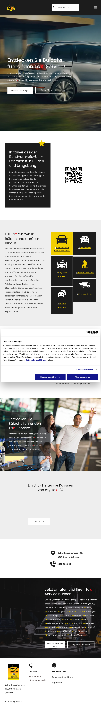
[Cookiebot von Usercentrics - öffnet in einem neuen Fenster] (87, 332)
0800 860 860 (64, 564)
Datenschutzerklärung (36, 360)
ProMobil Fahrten (85, 272)
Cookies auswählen (84, 370)
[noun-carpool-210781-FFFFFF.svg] (84, 244)
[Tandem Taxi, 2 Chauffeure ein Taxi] (62, 298)
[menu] (95, 7)
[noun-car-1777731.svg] (61, 244)
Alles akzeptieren (82, 377)
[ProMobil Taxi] (84, 269)
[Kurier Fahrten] (84, 290)
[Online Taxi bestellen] (61, 268)
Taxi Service (85, 247)
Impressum (57, 682)
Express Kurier (85, 294)
